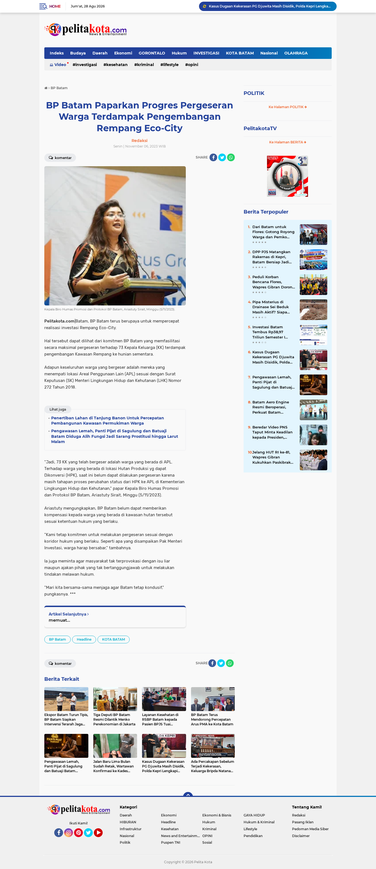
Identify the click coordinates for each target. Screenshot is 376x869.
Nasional (269, 53)
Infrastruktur (130, 829)
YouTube (102, 839)
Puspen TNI (170, 842)
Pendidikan (253, 836)
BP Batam (57, 639)
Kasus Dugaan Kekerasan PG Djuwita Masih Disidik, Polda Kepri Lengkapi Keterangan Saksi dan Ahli (273, 357)
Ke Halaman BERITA (286, 142)
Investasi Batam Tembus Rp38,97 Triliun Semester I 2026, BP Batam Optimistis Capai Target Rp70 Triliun (270, 332)
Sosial (207, 842)
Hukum (179, 53)
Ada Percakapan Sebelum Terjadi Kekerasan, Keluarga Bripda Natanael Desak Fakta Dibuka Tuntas (270, 6)
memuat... (59, 620)
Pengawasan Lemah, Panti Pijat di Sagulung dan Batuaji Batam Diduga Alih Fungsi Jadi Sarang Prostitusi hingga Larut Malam (272, 382)
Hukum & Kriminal (259, 822)
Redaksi (298, 815)
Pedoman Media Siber (310, 829)
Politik (125, 842)
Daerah (100, 53)
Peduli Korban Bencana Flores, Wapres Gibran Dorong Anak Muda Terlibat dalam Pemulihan (273, 282)
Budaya (78, 53)
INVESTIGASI (206, 53)
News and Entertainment (181, 836)
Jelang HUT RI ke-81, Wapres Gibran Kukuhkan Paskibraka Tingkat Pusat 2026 (272, 457)
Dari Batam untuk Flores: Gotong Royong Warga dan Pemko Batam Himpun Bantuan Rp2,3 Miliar (273, 232)
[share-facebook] (213, 157)
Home (55, 6)
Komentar (63, 158)
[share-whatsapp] (231, 157)
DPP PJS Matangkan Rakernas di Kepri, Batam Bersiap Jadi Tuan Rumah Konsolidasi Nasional (271, 257)
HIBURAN (128, 822)
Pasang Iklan (303, 822)
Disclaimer (301, 836)
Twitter (91, 839)
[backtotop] (188, 797)
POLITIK (254, 93)
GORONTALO (152, 53)
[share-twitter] (222, 157)
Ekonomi (123, 53)
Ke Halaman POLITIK (286, 107)
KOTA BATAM (240, 53)
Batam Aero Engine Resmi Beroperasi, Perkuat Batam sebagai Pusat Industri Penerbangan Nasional (273, 407)
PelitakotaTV (260, 128)
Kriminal (145, 64)
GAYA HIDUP (254, 815)
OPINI (193, 64)
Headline (84, 639)
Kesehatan (117, 64)
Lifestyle (171, 64)
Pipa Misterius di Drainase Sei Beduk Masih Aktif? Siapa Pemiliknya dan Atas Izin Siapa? (271, 307)
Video (60, 64)
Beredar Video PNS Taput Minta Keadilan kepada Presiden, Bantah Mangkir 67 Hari (272, 432)
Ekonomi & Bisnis (216, 815)
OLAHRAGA (296, 53)
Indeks (57, 53)
